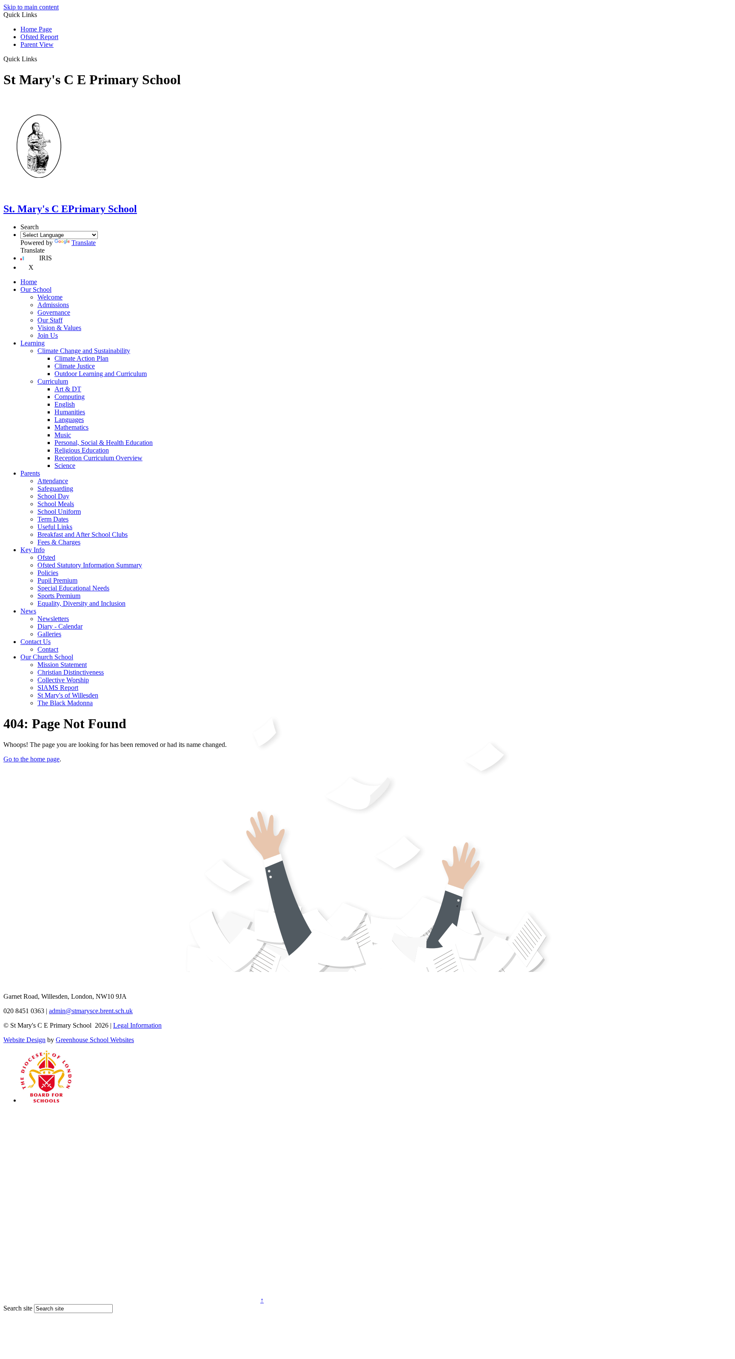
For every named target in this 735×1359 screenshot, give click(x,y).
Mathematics (71, 427)
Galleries (49, 634)
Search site (17, 1308)
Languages (69, 419)
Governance (53, 312)
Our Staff (50, 320)
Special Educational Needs (73, 588)
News (28, 611)
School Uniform (59, 511)
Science (64, 465)
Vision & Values (59, 327)
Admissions (53, 304)
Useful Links (54, 526)
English (64, 404)
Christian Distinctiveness (70, 672)
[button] (40, 58)
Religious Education (81, 450)
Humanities (69, 412)
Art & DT (67, 389)
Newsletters (53, 618)
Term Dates (52, 519)
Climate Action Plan (81, 358)
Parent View (37, 44)
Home (28, 281)
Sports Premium (58, 595)
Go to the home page (31, 759)
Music (62, 435)
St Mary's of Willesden (67, 695)
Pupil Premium (57, 580)
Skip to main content (31, 7)
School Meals (55, 503)
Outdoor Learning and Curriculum (100, 373)
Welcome (50, 297)
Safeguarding (55, 488)
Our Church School (46, 657)
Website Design (24, 1039)
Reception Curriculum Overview (98, 458)
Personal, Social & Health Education (103, 442)
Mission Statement (62, 664)
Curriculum (52, 381)
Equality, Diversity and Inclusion (81, 603)
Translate (83, 242)
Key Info (32, 549)
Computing (69, 396)
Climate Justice (74, 366)
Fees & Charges (58, 542)
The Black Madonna (65, 703)
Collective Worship (63, 680)
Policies (47, 572)
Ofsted (46, 557)
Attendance (52, 480)
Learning (32, 343)
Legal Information (137, 1025)
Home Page (36, 29)
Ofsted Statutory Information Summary (89, 565)
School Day (53, 496)
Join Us (47, 335)
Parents (30, 473)
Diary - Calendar (60, 626)
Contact (47, 649)
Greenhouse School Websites (95, 1039)
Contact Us (35, 641)
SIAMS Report (57, 687)
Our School (35, 289)
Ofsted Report (39, 36)
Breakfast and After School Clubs (82, 534)
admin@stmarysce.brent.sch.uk (91, 1010)
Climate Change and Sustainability (83, 350)
